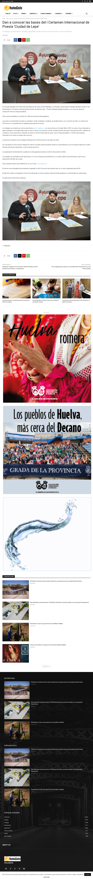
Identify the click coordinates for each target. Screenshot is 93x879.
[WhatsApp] (28, 40)
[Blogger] (6, 869)
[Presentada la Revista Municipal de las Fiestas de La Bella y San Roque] (76, 288)
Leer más (46, 877)
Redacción (7, 245)
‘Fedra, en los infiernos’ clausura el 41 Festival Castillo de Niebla (48, 645)
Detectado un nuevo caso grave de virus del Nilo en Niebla (46, 623)
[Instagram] (85, 1)
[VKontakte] (24, 869)
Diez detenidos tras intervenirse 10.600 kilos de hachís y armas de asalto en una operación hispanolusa (59, 602)
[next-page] (6, 306)
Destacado (5, 297)
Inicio (3, 18)
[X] (87, 1)
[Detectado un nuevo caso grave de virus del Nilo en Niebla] (15, 632)
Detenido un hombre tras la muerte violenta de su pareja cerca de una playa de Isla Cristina (56, 581)
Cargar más (46, 666)
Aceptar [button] (87, 874)
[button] (86, 13)
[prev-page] (3, 306)
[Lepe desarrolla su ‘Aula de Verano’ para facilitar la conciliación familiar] (46, 288)
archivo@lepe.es (39, 128)
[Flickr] (15, 869)
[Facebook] (82, 1)
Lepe (7, 18)
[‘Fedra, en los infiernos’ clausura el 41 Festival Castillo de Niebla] (15, 653)
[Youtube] (90, 1)
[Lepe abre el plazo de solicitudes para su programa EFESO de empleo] (16, 288)
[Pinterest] (24, 40)
